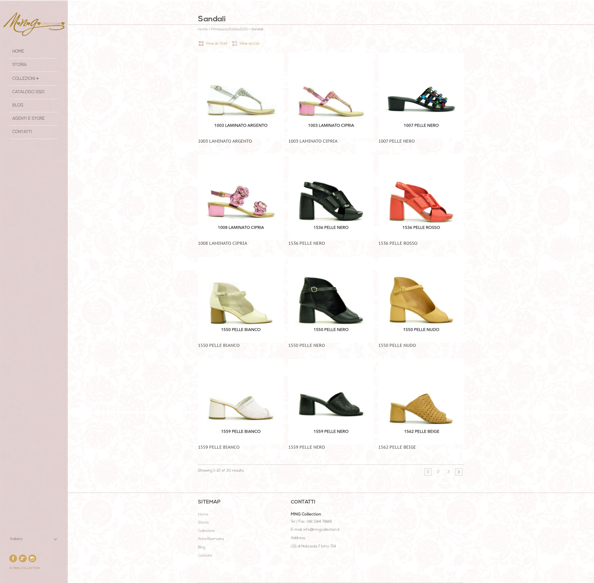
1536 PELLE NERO (306, 243)
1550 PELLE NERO (306, 345)
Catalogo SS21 (28, 92)
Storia (203, 523)
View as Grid (216, 43)
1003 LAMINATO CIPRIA (313, 141)
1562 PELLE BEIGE (397, 447)
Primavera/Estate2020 (229, 29)
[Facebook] (13, 558)
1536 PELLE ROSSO (397, 243)
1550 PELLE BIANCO (218, 345)
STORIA (19, 65)
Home (203, 29)
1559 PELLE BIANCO (218, 447)
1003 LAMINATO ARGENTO (225, 141)
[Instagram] (32, 558)
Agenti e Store (28, 119)
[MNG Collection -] (34, 24)
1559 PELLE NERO (306, 447)
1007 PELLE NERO (396, 141)
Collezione (206, 531)
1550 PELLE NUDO (397, 345)
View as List (249, 43)
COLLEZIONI (23, 79)
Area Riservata (211, 539)
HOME (18, 52)
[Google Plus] (23, 558)
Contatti (22, 132)
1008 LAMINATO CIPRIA (222, 243)
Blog (18, 105)
